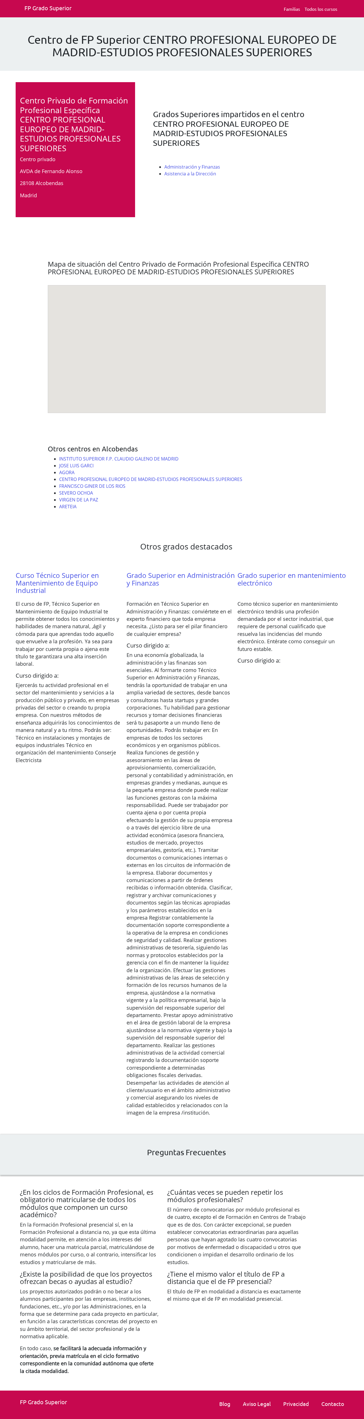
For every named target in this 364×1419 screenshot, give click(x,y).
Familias (292, 9)
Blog (224, 1403)
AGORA (67, 472)
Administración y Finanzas (192, 167)
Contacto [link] (332, 1403)
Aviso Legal (257, 1403)
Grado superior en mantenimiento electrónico (291, 578)
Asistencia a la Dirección (190, 174)
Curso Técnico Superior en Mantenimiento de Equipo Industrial (57, 582)
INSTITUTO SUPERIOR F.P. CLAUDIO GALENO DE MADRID (119, 459)
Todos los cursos (321, 9)
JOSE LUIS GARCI (76, 465)
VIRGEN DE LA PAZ (78, 500)
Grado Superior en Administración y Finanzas (181, 578)
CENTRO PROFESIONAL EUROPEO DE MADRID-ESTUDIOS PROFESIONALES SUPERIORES (150, 479)
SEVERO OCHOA (76, 493)
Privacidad (296, 1403)
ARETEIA (67, 506)
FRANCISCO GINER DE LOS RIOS (92, 486)
